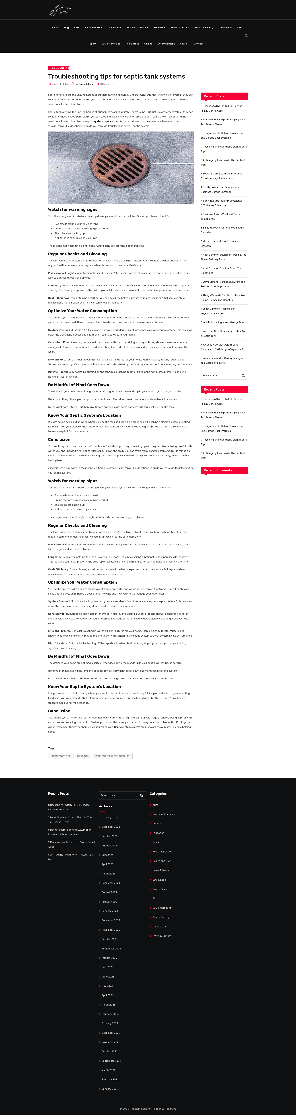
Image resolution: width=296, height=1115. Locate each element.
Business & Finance (138, 27)
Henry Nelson (85, 84)
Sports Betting (161, 917)
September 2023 (111, 948)
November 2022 (111, 1042)
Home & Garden (94, 27)
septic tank (82, 756)
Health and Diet (161, 861)
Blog (66, 27)
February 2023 (110, 1014)
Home (55, 27)
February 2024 (110, 901)
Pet (239, 27)
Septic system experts (127, 727)
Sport (93, 43)
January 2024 (110, 911)
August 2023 (109, 957)
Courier (184, 43)
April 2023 (107, 995)
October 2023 (109, 939)
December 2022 (111, 1032)
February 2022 (110, 1079)
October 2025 (109, 836)
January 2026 (110, 817)
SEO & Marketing (110, 43)
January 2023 (110, 1023)
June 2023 (108, 976)
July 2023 (107, 967)
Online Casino (160, 889)
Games (148, 43)
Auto (77, 27)
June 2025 (108, 855)
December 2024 (111, 883)
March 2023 (108, 1004)
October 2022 (110, 1051)
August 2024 (109, 892)
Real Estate (132, 43)
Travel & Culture (180, 27)
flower (156, 842)
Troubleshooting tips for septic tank (112, 756)
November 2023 (111, 929)
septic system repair (61, 756)
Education (160, 27)
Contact (198, 43)
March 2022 (108, 1070)
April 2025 (107, 864)
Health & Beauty (204, 27)
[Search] (246, 36)
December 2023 (111, 920)
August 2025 (109, 845)
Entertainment (166, 43)
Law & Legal (114, 27)
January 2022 (110, 1088)
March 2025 (108, 873)
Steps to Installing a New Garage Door (223, 322)
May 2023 (107, 986)
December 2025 (111, 826)
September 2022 (111, 1060)
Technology (225, 27)
